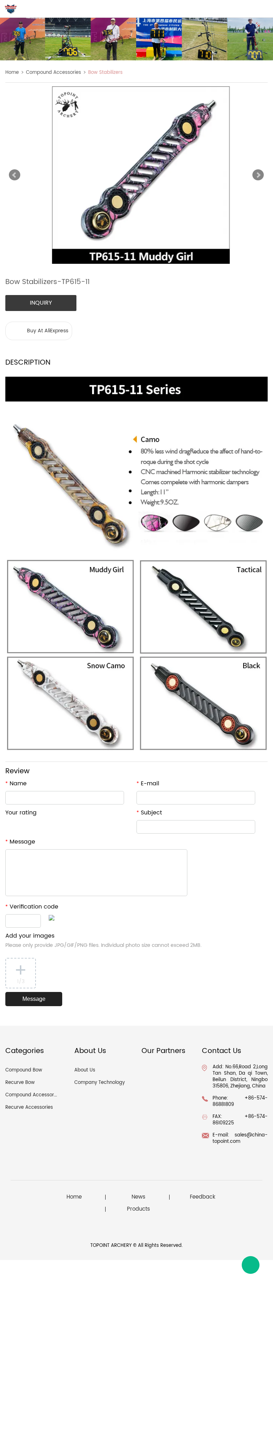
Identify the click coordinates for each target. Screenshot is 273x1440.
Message (20, 841)
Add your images (103, 940)
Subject (149, 812)
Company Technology (99, 1082)
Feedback (202, 1197)
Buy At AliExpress (47, 331)
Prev (14, 175)
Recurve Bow (20, 1082)
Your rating (21, 812)
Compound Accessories (53, 72)
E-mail (147, 783)
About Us (84, 1070)
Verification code (31, 906)
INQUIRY (41, 302)
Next (258, 175)
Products (138, 1209)
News (138, 1197)
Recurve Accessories (29, 1107)
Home (12, 72)
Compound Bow (23, 1070)
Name (16, 783)
